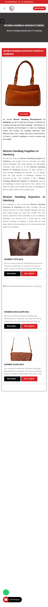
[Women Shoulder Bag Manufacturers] (22, 286)
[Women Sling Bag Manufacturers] (24, 349)
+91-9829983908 (26, 2)
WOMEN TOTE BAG (13, 259)
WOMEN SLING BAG (14, 364)
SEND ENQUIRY (39, 8)
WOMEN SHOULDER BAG (16, 312)
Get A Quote (24, 114)
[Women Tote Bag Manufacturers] (24, 244)
